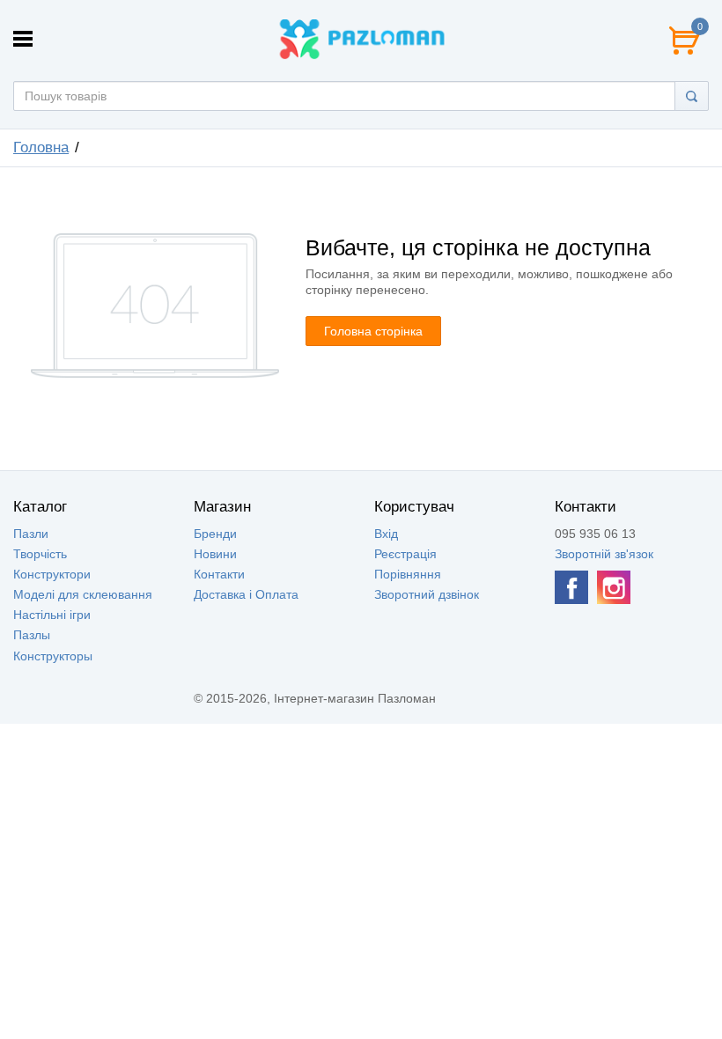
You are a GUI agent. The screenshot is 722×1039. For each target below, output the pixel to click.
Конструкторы (52, 656)
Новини (215, 554)
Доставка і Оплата (246, 594)
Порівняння (407, 574)
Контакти (219, 574)
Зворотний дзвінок (426, 594)
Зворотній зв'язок (604, 554)
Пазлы (31, 635)
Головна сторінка (373, 331)
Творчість (40, 554)
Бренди (215, 534)
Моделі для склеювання (82, 594)
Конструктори (52, 574)
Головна (41, 147)
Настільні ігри (52, 615)
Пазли (30, 534)
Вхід (386, 534)
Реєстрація (405, 554)
